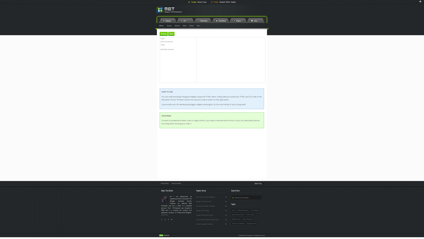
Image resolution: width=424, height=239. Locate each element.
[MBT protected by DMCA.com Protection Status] (164, 236)
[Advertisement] (212, 163)
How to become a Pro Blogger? (211, 197)
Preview (164, 33)
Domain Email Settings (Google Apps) (211, 220)
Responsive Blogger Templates (211, 206)
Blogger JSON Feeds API (211, 201)
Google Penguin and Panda (211, 215)
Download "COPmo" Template (228, 2)
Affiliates (161, 26)
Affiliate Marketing (243, 210)
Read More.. (165, 215)
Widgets (238, 21)
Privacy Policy (165, 183)
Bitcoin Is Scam (202, 2)
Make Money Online (238, 215)
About (184, 26)
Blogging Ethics (252, 223)
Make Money (203, 21)
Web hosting (250, 215)
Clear (171, 33)
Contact (191, 26)
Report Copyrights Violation (211, 224)
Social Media (222, 21)
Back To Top (258, 183)
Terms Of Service (176, 183)
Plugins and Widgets (238, 223)
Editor (255, 21)
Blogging (168, 21)
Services (169, 26)
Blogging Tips (236, 219)
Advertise (177, 26)
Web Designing (247, 219)
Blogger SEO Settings (211, 210)
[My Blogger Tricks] (181, 10)
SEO (184, 21)
